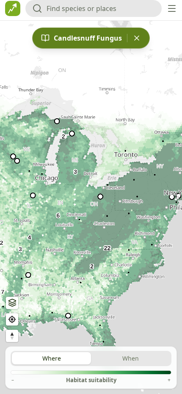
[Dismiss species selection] (136, 38)
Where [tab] (51, 358)
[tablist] (91, 358)
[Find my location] (12, 319)
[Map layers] (12, 303)
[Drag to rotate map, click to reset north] (12, 336)
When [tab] (130, 358)
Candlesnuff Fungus (88, 38)
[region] (91, 207)
